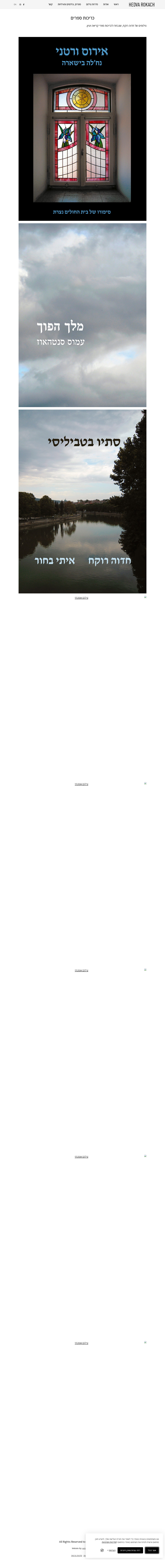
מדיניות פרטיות (76, 1555)
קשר (50, 4)
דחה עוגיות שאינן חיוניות (130, 1550)
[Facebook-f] (24, 4)
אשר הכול (152, 1550)
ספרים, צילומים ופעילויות (69, 4)
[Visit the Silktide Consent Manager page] (102, 1550)
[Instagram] (20, 4)
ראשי (116, 4)
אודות (106, 4)
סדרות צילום (92, 4)
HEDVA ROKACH (142, 4)
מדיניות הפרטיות (109, 1542)
